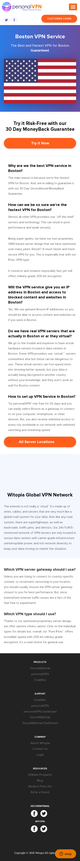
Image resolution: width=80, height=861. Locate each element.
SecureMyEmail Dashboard (40, 723)
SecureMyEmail (40, 668)
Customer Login (59, 18)
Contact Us (40, 749)
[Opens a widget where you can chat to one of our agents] (65, 854)
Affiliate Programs (40, 775)
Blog (40, 780)
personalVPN (40, 674)
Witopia (39, 852)
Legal (40, 755)
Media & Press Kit (40, 786)
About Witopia (40, 743)
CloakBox (40, 680)
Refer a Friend (40, 792)
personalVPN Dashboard (40, 712)
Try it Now (40, 143)
